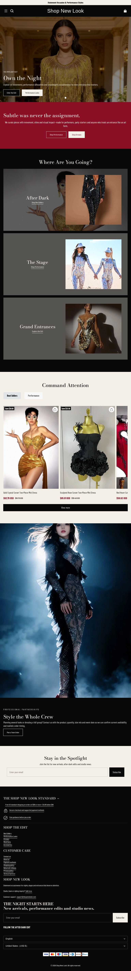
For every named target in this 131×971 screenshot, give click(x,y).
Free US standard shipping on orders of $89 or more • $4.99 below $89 (29, 804)
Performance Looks (32, 92)
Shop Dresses (76, 134)
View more (65, 507)
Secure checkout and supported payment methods (26, 810)
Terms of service (9, 873)
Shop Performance (56, 134)
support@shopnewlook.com (26, 897)
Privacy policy (8, 870)
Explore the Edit (37, 331)
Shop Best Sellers (37, 202)
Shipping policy (9, 865)
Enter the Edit (11, 92)
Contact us (7, 856)
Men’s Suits (7, 842)
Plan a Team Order (13, 732)
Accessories (8, 845)
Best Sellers (7, 833)
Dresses (6, 839)
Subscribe (117, 772)
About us (6, 859)
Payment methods (10, 862)
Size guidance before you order (20, 817)
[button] (5, 11)
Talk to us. (28, 891)
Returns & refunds (10, 868)
